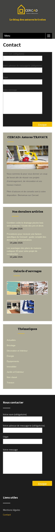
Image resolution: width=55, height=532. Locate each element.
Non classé (12, 377)
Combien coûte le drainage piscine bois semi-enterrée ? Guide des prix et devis (25, 224)
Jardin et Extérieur (15, 372)
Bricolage (11, 345)
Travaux (10, 382)
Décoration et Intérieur (17, 351)
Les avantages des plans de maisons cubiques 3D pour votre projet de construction (24, 251)
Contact (7, 514)
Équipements (13, 361)
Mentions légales (11, 510)
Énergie (10, 356)
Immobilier (11, 366)
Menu (7, 35)
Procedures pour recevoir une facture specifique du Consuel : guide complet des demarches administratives (26, 237)
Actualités (11, 340)
